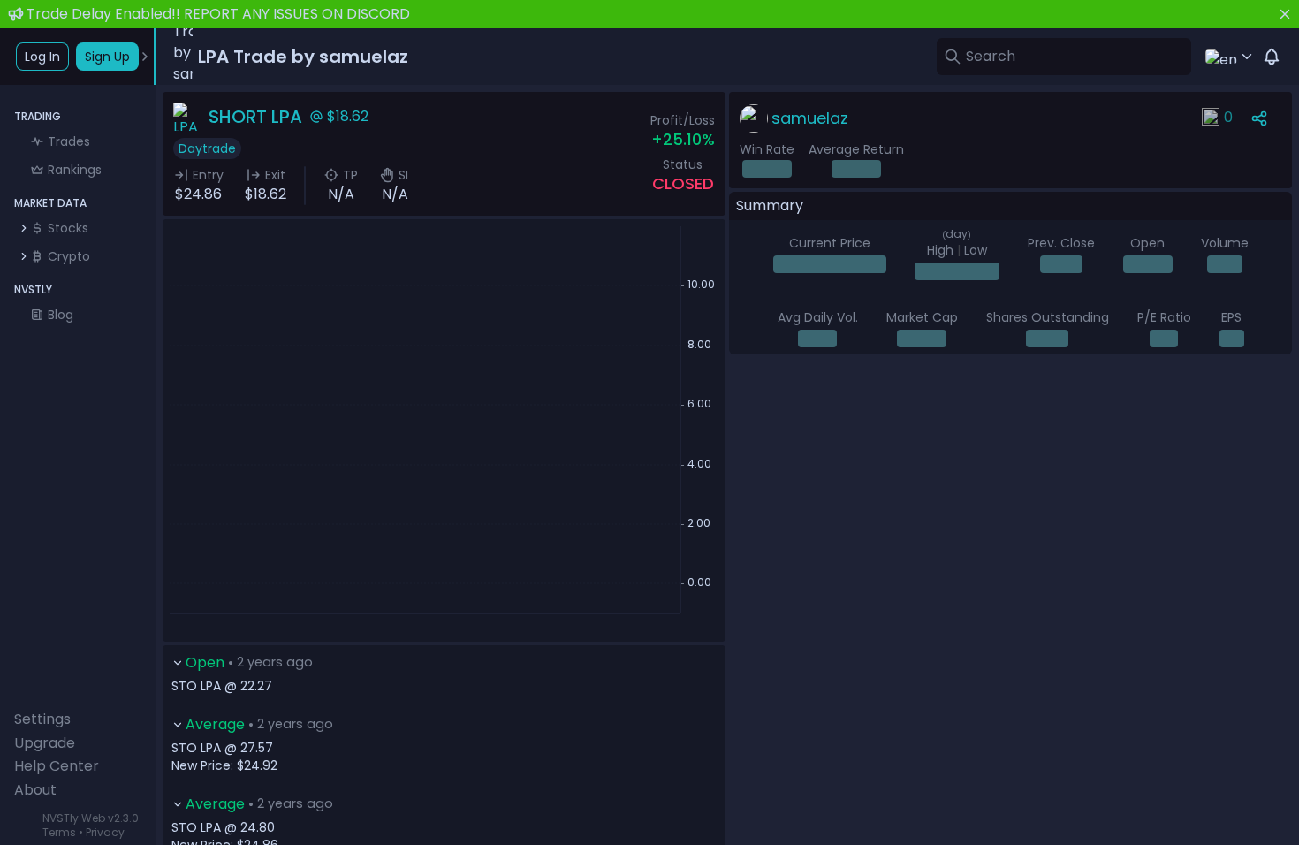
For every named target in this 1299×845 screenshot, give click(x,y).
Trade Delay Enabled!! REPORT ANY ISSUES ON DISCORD (218, 14)
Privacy (105, 832)
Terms (59, 832)
